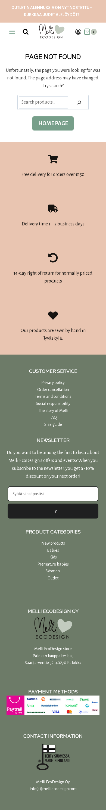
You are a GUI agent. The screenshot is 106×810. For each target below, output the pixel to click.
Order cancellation (53, 389)
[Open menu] (12, 32)
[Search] (79, 102)
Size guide (53, 424)
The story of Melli (53, 410)
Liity (53, 511)
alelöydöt (67, 15)
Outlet (53, 578)
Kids (53, 557)
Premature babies (53, 564)
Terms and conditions (53, 396)
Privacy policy (53, 382)
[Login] (78, 32)
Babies (53, 550)
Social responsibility (53, 403)
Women (53, 571)
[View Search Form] (26, 32)
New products (53, 543)
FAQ (53, 417)
